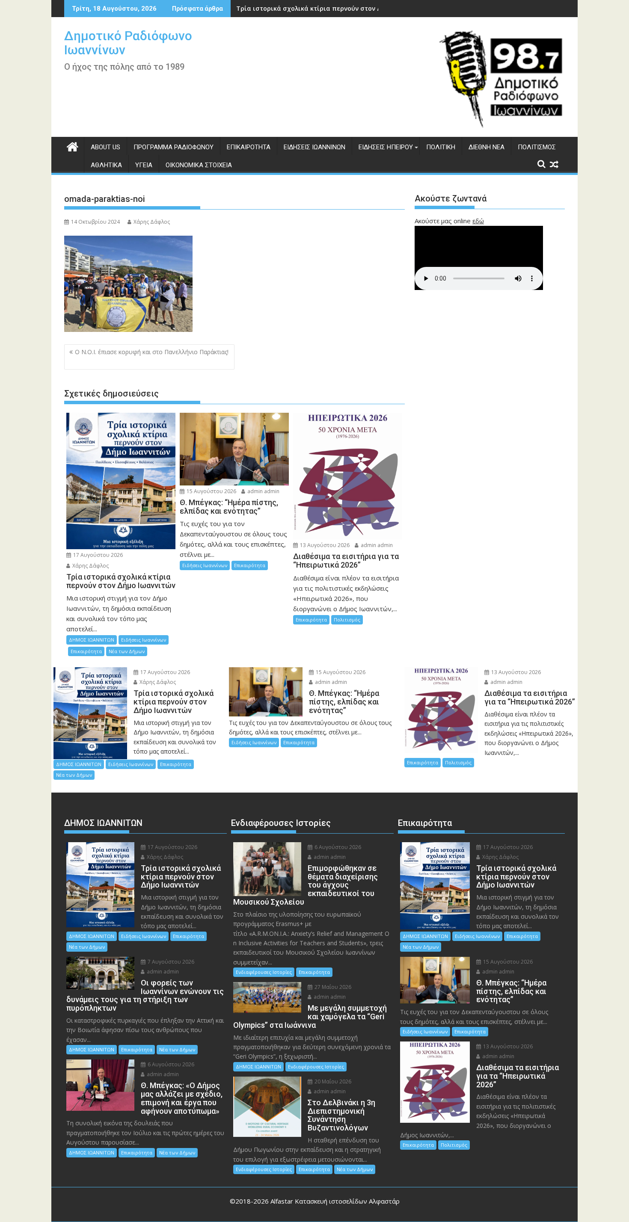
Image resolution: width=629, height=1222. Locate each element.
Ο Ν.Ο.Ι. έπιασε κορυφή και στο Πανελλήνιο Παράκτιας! (147, 356)
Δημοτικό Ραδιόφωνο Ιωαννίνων (128, 42)
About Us (105, 147)
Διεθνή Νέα (486, 147)
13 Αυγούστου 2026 (324, 545)
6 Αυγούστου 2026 (170, 1064)
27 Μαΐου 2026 (332, 987)
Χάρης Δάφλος (152, 221)
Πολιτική (440, 147)
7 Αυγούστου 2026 (170, 961)
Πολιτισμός (537, 147)
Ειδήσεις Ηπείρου (386, 147)
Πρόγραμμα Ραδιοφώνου (174, 147)
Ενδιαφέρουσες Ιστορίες (264, 972)
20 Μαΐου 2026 (332, 1081)
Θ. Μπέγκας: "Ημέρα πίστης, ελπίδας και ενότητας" (316, 8)
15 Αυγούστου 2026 (210, 491)
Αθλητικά (106, 165)
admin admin (262, 491)
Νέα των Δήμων (127, 651)
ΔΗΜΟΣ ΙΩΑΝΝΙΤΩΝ (91, 639)
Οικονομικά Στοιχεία (199, 165)
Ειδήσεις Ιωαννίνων (314, 147)
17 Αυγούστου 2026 (97, 555)
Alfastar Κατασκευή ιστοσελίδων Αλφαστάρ (335, 1201)
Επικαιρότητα (248, 147)
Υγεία (143, 165)
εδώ (478, 220)
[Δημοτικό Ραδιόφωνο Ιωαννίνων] (72, 146)
